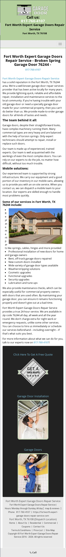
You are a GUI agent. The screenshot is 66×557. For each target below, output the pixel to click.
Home (12, 523)
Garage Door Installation (33, 396)
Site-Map (50, 530)
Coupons (26, 526)
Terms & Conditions (21, 530)
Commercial (50, 523)
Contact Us (39, 526)
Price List (38, 530)
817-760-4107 (33, 20)
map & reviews (52, 508)
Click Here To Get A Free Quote (33, 354)
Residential (35, 523)
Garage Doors (33, 449)
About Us (22, 523)
